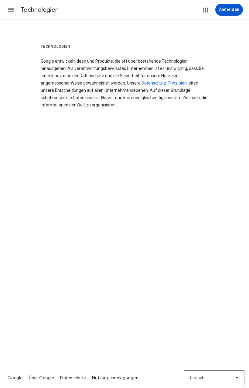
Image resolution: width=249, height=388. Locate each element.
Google (15, 377)
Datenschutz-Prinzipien (164, 83)
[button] (11, 9)
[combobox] (214, 377)
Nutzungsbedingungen (115, 377)
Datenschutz (73, 377)
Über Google (41, 377)
